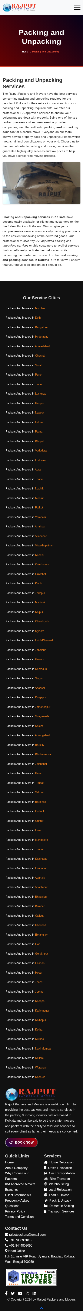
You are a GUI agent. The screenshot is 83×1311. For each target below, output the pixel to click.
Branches (12, 1189)
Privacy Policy (15, 1211)
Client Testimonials (18, 1195)
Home (25, 51)
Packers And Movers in (25, 308)
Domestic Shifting (61, 1206)
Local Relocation (60, 1189)
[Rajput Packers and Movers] (31, 1277)
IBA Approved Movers (20, 1184)
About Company (16, 1168)
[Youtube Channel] (20, 1293)
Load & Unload (59, 1195)
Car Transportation (62, 1173)
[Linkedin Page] (34, 1293)
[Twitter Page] (13, 1293)
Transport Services (61, 1211)
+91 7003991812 (20, 1240)
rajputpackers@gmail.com (27, 1234)
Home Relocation (61, 1162)
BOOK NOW (24, 1142)
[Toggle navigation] (77, 8)
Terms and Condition (19, 1216)
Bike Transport (60, 1178)
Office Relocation (60, 1168)
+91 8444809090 (20, 1245)
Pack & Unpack (60, 1200)
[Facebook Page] (6, 1293)
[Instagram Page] (27, 1293)
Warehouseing (59, 1184)
